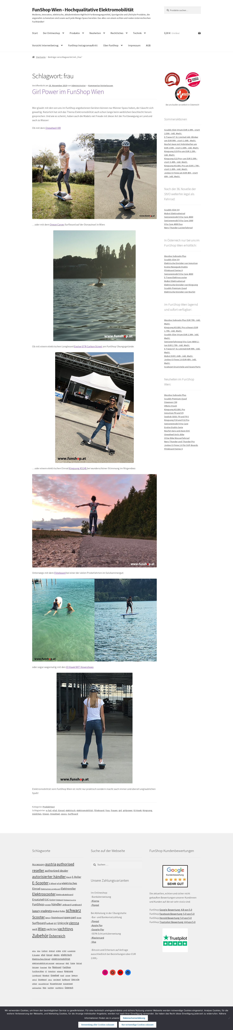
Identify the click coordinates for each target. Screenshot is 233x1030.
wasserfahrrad (43, 984)
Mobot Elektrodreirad (174, 213)
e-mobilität (71, 951)
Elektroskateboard (64, 894)
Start (35, 33)
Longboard (76, 904)
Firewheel (43, 967)
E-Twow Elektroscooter (175, 277)
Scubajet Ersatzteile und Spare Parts (182, 366)
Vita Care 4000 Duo (173, 224)
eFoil (59, 883)
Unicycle (62, 923)
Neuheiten (95, 33)
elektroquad (60, 963)
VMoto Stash (170, 405)
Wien (42, 928)
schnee (67, 976)
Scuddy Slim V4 (171, 209)
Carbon (45, 951)
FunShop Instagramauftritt (83, 45)
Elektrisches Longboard (50, 889)
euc (67, 963)
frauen (114, 810)
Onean (45, 813)
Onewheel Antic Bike (174, 434)
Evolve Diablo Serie (173, 427)
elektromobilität (85, 810)
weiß (34, 929)
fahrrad (79, 963)
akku (34, 951)
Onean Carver (57, 224)
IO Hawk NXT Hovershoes (79, 667)
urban (34, 984)
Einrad (61, 810)
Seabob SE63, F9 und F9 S (176, 416)
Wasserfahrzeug (56, 984)
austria (50, 864)
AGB (148, 45)
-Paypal (95, 905)
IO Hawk (137, 810)
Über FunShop (110, 45)
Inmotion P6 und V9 (173, 413)
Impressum (134, 45)
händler (56, 904)
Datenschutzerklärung (134, 1018)
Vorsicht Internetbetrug (45, 45)
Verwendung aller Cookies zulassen (97, 1024)
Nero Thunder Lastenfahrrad (178, 227)
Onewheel (55, 813)
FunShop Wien (38, 971)
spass (64, 813)
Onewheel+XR (53, 127)
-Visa (93, 941)
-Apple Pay (96, 925)
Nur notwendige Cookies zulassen (137, 1024)
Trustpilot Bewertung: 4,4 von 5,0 (177, 922)
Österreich (57, 936)
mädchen (36, 813)
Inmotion (52, 971)
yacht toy (51, 929)
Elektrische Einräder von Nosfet (179, 291)
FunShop (38, 904)
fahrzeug (35, 967)
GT (46, 971)
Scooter (38, 917)
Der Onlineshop (51, 33)
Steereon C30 (170, 402)
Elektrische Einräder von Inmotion (181, 263)
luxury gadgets (42, 911)
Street (79, 917)
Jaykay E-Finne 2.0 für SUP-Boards (181, 445)
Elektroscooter (43, 894)
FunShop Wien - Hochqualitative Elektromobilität (82, 9)
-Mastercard (97, 937)
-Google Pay (97, 929)
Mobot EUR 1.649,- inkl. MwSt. (178, 356)
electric (57, 955)
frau (107, 810)
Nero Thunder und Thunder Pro (179, 441)
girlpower (127, 810)
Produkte (75, 33)
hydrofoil (48, 905)
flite (49, 967)
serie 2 (34, 980)
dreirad (52, 951)
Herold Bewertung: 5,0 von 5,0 (175, 917)
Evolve (52, 899)
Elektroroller (68, 888)
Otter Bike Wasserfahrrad (176, 438)
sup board (57, 979)
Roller (62, 911)
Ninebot (55, 911)
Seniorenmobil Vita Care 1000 (178, 220)
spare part (70, 917)
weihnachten (36, 988)
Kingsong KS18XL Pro (174, 409)
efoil (54, 810)
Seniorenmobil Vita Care (176, 423)
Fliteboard (60, 572)
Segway (48, 918)
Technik (137, 33)
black (68, 877)
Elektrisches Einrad (41, 959)
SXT (55, 923)
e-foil (48, 810)
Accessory (38, 864)
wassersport (68, 983)
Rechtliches (116, 33)
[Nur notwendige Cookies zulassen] (229, 1018)
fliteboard (99, 810)
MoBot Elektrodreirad (174, 281)
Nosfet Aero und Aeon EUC (177, 430)
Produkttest (49, 806)
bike (38, 951)
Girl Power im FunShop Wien (68, 91)
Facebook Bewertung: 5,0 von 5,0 (176, 913)
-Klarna (95, 900)
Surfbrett (49, 923)
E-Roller (76, 877)
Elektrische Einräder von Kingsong (181, 284)
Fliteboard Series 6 (173, 270)
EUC (47, 899)
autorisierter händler (49, 876)
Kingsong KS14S (78, 468)
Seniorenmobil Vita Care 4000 (178, 216)
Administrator (78, 85)
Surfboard (73, 813)
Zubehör (40, 935)
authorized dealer (56, 871)
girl (120, 810)
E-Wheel (52, 883)
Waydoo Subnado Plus (175, 256)
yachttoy (51, 988)
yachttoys (65, 928)
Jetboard (66, 904)
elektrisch (70, 810)
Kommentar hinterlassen (100, 85)
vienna (74, 923)
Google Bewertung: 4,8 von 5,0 (175, 909)
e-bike (58, 951)
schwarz (73, 910)
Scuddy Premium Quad (175, 288)
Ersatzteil (38, 899)
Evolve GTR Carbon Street (88, 346)
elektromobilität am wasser (43, 963)
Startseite (41, 57)
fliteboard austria (70, 900)
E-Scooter (40, 882)
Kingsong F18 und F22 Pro (176, 420)
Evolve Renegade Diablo (176, 266)
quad (62, 975)
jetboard (60, 971)
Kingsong (147, 810)
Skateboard (57, 917)
